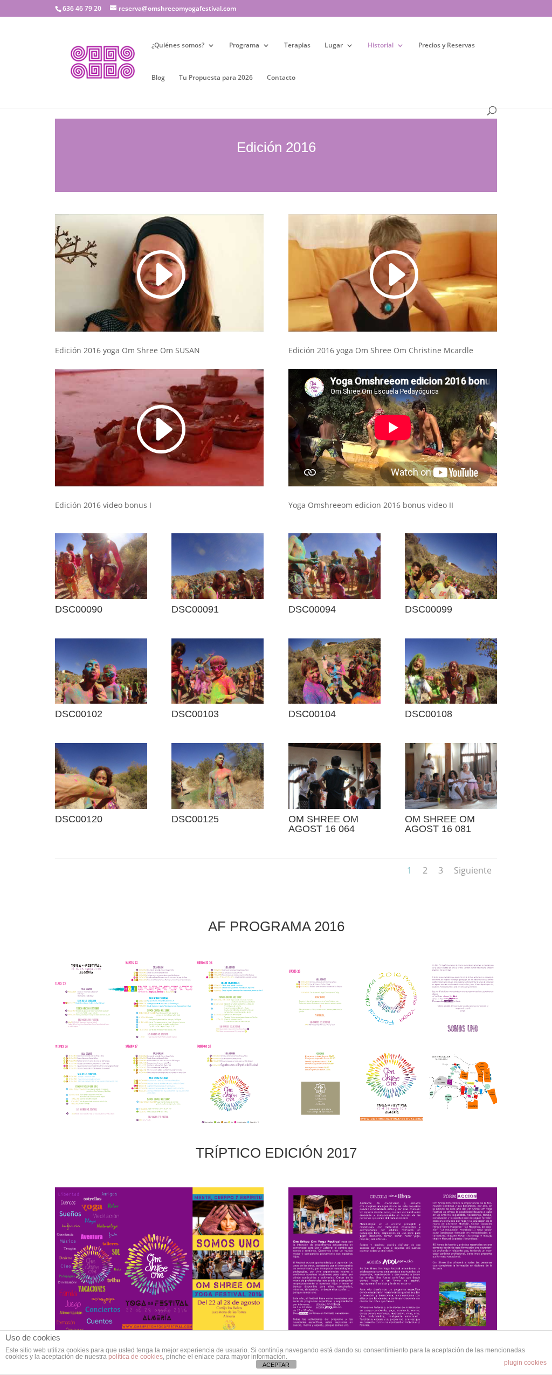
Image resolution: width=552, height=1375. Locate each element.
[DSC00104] (334, 701)
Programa (244, 46)
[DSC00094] (334, 596)
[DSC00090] (101, 596)
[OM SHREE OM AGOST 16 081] (451, 806)
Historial (381, 46)
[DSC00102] (101, 701)
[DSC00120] (101, 806)
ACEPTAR (276, 1365)
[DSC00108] (451, 701)
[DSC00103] (217, 701)
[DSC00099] (451, 596)
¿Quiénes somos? (177, 46)
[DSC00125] (217, 806)
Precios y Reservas (446, 46)
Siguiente (473, 870)
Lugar (334, 46)
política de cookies (135, 1356)
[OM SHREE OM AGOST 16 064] (334, 806)
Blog (158, 78)
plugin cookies (525, 1362)
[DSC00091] (217, 596)
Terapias (297, 46)
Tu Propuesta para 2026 (216, 78)
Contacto (281, 78)
